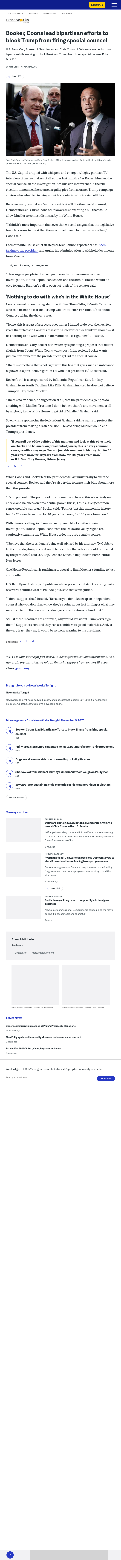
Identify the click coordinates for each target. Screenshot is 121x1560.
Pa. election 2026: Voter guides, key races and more (33, 1048)
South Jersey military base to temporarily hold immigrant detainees (77, 902)
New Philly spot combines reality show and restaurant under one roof (43, 1037)
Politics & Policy (16, 13)
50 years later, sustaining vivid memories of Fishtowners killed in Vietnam (62, 784)
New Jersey (67, 13)
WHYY (12, 5)
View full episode (16, 797)
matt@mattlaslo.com (43, 952)
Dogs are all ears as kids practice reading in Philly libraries (52, 759)
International (50, 13)
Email (21, 466)
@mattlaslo (21, 952)
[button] (10, 1555)
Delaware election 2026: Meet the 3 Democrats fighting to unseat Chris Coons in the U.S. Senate (78, 824)
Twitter (15, 466)
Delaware (34, 13)
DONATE (98, 4)
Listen (9, 730)
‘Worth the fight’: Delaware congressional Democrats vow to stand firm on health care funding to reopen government (79, 859)
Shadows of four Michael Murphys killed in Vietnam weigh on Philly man (62, 772)
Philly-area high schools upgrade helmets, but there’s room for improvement (64, 746)
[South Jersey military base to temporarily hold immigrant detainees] (23, 909)
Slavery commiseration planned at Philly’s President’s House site (41, 1026)
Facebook (9, 466)
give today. (22, 668)
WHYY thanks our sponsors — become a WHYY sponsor (32, 1007)
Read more (17, 945)
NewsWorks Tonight (17, 692)
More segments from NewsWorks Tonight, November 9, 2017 (45, 720)
